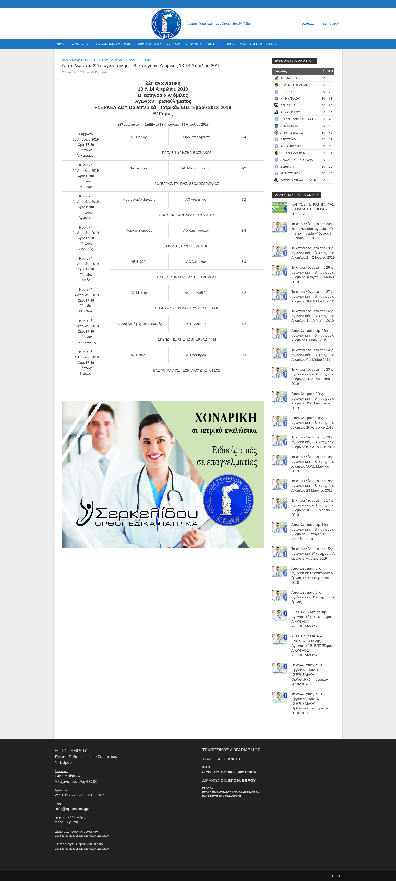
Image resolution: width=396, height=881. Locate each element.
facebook (308, 23)
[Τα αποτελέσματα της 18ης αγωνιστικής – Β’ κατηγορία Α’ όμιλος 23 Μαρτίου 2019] (279, 484)
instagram (330, 23)
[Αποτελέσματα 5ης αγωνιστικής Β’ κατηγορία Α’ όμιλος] (279, 595)
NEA (65, 59)
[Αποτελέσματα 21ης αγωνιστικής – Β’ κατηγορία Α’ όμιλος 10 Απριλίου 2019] (279, 421)
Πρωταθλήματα (139, 59)
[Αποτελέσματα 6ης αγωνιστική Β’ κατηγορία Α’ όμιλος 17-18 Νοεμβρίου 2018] (279, 571)
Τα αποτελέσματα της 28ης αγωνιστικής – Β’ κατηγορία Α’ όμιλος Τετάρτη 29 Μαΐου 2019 (312, 274)
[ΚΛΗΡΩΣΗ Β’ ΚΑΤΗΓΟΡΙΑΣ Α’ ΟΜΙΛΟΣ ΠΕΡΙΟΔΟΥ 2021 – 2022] (279, 207)
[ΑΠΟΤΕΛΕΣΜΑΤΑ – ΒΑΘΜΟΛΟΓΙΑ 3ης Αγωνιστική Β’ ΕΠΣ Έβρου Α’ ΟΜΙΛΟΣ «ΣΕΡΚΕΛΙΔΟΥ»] (279, 639)
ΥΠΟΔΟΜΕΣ (194, 44)
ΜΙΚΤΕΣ (212, 44)
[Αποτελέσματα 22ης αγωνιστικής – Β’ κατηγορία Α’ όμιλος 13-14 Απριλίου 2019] (279, 396)
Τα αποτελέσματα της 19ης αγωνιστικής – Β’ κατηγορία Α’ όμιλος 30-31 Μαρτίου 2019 (312, 464)
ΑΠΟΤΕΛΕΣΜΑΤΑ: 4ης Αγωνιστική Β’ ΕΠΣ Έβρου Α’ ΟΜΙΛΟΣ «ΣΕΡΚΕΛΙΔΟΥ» (312, 619)
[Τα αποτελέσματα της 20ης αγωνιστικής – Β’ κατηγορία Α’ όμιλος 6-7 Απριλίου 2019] (279, 440)
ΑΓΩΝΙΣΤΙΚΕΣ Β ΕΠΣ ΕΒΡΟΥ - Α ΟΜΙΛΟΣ (97, 59)
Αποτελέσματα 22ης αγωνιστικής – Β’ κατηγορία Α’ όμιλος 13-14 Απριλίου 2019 (312, 401)
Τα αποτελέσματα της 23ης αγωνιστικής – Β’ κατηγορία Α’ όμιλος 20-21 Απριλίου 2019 (312, 377)
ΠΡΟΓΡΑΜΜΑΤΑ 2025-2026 (112, 44)
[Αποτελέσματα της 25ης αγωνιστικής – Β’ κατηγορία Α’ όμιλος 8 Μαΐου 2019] (279, 333)
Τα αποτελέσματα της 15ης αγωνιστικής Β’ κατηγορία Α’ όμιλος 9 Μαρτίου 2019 (313, 553)
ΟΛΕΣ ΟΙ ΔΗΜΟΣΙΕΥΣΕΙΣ (257, 44)
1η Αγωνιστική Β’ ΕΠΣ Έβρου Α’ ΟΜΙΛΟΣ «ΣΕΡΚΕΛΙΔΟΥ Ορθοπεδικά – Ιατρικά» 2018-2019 (309, 703)
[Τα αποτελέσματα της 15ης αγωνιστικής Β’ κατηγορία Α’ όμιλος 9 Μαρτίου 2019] (279, 551)
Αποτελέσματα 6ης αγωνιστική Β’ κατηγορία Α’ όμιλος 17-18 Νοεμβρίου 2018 (312, 575)
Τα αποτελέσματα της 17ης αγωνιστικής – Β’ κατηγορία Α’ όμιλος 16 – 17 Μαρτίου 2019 (312, 507)
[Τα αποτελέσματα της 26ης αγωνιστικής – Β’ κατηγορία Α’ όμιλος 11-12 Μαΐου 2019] (279, 314)
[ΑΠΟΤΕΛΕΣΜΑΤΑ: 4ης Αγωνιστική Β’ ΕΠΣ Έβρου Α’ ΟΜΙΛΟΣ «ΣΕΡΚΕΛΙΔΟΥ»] (279, 615)
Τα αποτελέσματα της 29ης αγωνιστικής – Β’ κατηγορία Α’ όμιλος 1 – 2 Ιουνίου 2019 (313, 253)
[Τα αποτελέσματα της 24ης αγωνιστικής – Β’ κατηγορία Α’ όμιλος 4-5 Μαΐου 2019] (279, 353)
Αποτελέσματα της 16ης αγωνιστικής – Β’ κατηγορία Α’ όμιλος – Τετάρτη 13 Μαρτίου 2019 (312, 532)
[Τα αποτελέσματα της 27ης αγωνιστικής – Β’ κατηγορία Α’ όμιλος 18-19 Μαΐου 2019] (279, 294)
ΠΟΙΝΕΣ (229, 44)
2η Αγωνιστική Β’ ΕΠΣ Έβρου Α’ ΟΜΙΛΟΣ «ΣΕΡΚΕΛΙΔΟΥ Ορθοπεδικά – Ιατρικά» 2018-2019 (309, 674)
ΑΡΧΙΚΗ (61, 44)
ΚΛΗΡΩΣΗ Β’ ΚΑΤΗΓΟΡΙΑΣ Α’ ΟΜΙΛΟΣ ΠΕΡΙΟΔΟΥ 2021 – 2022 (312, 209)
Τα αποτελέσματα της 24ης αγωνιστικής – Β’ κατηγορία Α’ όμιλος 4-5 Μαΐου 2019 (312, 355)
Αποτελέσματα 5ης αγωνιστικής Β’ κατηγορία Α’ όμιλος (313, 597)
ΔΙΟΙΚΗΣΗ (79, 44)
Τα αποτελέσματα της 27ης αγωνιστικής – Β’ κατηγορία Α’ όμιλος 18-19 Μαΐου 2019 (312, 296)
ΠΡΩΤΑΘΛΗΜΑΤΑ (149, 44)
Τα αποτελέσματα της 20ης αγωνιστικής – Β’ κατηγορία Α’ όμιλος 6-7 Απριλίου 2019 (313, 442)
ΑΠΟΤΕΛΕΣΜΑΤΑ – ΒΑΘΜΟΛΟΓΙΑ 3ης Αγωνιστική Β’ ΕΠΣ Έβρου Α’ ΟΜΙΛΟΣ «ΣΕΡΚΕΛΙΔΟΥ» (312, 645)
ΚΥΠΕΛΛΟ (173, 44)
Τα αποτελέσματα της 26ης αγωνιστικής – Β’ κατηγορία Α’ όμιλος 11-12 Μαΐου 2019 (312, 316)
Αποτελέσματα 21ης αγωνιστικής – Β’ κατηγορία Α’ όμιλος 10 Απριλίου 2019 (312, 422)
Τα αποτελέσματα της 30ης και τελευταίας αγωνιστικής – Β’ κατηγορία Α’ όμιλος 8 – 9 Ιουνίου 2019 (313, 231)
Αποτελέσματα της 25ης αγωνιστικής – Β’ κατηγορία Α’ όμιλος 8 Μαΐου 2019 (312, 335)
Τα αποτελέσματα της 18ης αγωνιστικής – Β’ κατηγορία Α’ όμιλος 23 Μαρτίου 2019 (312, 485)
